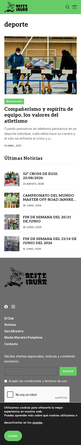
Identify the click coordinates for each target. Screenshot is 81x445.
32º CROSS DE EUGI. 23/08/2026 (40, 176)
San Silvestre (14, 331)
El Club (9, 318)
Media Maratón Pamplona (23, 337)
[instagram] (13, 306)
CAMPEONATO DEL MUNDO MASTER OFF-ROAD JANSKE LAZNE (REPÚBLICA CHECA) (48, 200)
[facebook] (6, 306)
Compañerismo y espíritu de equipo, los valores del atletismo (38, 115)
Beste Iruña (14, 101)
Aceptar (13, 436)
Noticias (10, 324)
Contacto (11, 344)
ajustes (37, 423)
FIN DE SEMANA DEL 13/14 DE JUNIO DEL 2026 (49, 241)
